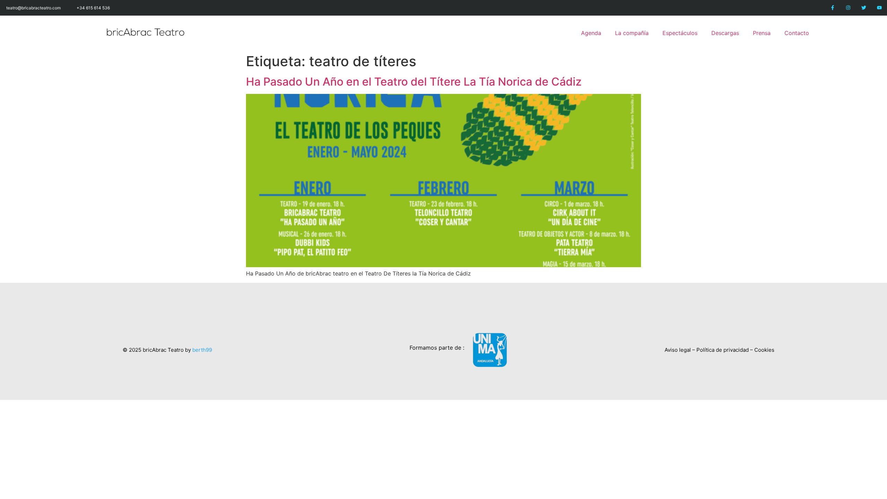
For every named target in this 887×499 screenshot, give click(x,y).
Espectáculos (679, 32)
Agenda (591, 32)
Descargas (725, 32)
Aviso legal (678, 350)
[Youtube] (879, 8)
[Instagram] (848, 8)
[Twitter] (863, 8)
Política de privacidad (722, 350)
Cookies (764, 350)
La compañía (632, 32)
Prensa (762, 32)
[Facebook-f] (833, 8)
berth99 (202, 350)
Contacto (796, 32)
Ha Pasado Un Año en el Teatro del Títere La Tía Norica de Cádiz (414, 81)
